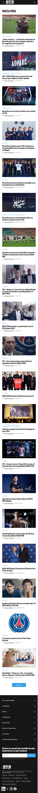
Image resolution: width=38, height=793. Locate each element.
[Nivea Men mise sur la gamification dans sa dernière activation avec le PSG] (19, 202)
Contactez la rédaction (8, 781)
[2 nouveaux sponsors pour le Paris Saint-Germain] (19, 622)
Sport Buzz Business (8, 700)
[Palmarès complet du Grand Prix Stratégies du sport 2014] (19, 413)
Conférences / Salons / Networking (12, 426)
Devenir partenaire (21, 775)
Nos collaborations (17, 778)
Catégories (5, 706)
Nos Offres (5, 734)
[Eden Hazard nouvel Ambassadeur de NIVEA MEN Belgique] (19, 483)
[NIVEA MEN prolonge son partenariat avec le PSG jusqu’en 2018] (19, 311)
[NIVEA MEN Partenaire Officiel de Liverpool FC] (19, 380)
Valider (31, 755)
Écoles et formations (9, 728)
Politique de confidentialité (9, 784)
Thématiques (6, 717)
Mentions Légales (26, 781)
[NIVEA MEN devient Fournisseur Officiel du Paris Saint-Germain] (19, 553)
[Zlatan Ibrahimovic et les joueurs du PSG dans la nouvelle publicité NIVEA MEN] (19, 518)
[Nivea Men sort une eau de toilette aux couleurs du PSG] (19, 95)
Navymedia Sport (7, 772)
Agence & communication (13, 425)
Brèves (4, 108)
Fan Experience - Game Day (9, 73)
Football (9, 36)
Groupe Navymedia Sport (10, 739)
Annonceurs (11, 775)
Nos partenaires (6, 778)
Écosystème (6, 722)
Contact (18, 781)
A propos (4, 775)
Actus (4, 36)
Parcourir (19, 685)
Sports (4, 711)
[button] (3, 2)
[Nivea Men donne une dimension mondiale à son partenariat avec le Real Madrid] (19, 167)
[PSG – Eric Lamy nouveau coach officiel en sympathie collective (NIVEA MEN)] (19, 345)
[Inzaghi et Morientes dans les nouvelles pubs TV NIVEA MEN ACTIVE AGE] (19, 588)
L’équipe (25, 778)
